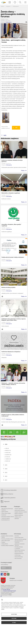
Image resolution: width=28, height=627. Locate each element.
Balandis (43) (8, 454)
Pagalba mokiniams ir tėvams (21, 512)
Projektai (3, 542)
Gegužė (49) (7, 452)
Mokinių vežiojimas (8, 494)
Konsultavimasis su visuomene (19, 541)
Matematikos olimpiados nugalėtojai (10, 193)
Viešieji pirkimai (4, 543)
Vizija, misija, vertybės (6, 513)
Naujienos (8, 6)
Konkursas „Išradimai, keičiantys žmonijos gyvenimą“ (12, 161)
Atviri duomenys (18, 558)
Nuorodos (17, 535)
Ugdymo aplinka (4, 511)
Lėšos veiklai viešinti (5, 540)
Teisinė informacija (19, 556)
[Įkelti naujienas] (9, 2)
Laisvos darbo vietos (19, 537)
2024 (6, 468)
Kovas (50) (7, 456)
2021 (6, 480)
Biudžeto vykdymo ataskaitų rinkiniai (7, 536)
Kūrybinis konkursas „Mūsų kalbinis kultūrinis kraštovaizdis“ (12, 415)
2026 (6, 444)
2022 (6, 476)
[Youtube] (5, 574)
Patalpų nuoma (18, 516)
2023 (6, 472)
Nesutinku (14, 618)
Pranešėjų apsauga (19, 546)
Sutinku (14, 622)
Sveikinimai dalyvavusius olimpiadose (10, 351)
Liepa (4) (7, 448)
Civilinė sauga (18, 555)
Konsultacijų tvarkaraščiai (10, 490)
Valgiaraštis (7, 501)
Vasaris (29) (8, 458)
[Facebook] (2, 574)
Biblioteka (17, 518)
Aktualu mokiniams (19, 551)
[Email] (8, 574)
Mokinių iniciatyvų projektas (8, 287)
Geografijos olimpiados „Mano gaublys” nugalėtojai (11, 225)
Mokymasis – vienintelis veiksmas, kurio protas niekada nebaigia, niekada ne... (13, 384)
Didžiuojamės (16, 6)
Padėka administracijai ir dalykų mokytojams (12, 257)
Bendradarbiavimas (5, 519)
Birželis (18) (8, 450)
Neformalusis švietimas (20, 510)
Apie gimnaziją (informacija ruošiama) (7, 509)
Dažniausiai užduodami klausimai (19, 544)
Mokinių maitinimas (19, 515)
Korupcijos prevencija (19, 553)
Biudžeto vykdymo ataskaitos (7, 545)
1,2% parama (17, 548)
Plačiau (23, 170)
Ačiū (15, 127)
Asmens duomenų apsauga (20, 539)
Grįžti (5, 135)
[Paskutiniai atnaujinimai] (14, 2)
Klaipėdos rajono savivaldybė (16, 580)
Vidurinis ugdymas (19, 508)
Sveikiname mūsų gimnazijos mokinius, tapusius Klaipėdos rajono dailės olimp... (13, 319)
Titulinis (2, 6)
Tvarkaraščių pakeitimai (9, 497)
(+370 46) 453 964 (6, 589)
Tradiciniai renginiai (5, 518)
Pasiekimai (3, 515)
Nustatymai (14, 614)
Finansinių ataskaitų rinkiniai (7, 538)
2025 (6, 465)
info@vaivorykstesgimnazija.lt (9, 590)
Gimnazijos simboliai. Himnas (7, 516)
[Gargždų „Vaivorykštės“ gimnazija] (3, 2)
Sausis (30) (7, 461)
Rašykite (4, 567)
